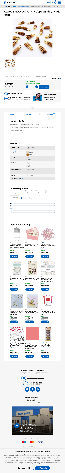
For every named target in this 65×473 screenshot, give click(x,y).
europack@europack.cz (49, 97)
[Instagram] (27, 389)
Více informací (43, 464)
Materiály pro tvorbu (23, 6)
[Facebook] (32, 389)
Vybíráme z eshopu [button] (31, 397)
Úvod (14, 6)
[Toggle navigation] (49, 2)
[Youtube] (38, 389)
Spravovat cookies (24, 468)
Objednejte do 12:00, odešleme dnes (19, 98)
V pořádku (43, 468)
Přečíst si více (55, 78)
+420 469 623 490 (48, 99)
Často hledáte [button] (31, 400)
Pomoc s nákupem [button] (31, 403)
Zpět (8, 6)
